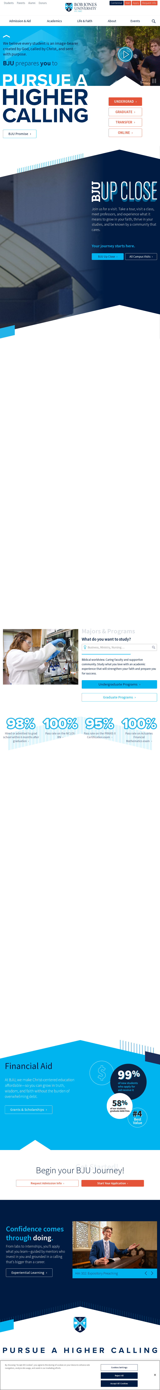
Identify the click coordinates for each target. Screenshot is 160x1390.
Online (124, 132)
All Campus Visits (140, 256)
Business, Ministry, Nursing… (106, 647)
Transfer (124, 122)
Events (135, 21)
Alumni (31, 3)
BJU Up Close (106, 256)
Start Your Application (111, 1183)
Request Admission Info (46, 1183)
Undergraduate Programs (118, 684)
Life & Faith (84, 21)
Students (9, 3)
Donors (43, 3)
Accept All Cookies (119, 1383)
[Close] (155, 1374)
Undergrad (124, 101)
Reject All (119, 1375)
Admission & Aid (20, 21)
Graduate (123, 112)
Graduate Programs (118, 697)
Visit (127, 3)
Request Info (149, 3)
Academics (54, 21)
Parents (21, 3)
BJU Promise (18, 134)
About (112, 21)
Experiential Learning (27, 1272)
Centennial (116, 3)
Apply (136, 3)
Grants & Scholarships (27, 1109)
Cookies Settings (119, 1367)
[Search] (153, 21)
